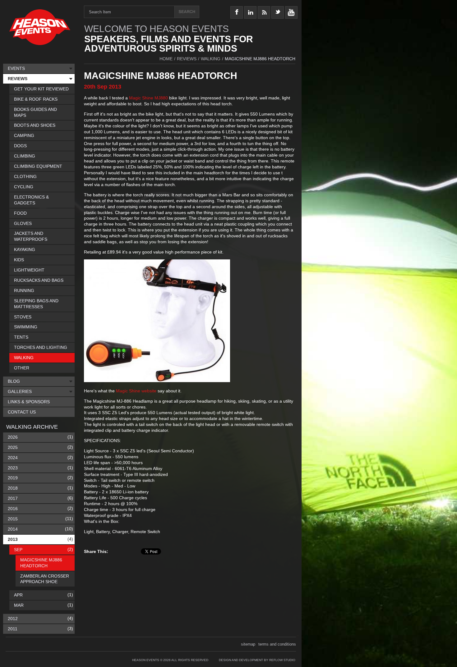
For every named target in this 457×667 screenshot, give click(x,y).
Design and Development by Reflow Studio (257, 660)
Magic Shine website (136, 390)
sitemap (248, 644)
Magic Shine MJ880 (148, 97)
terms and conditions (277, 644)
